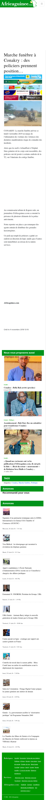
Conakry (15, 482)
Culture (22, 767)
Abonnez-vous (19, 777)
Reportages (34, 764)
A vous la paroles (25, 770)
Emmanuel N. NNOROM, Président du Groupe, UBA (22, 594)
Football (16, 767)
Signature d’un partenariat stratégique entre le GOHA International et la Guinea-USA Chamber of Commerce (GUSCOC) (22, 520)
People (37, 767)
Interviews (34, 761)
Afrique (22, 761)
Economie (23, 758)
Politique (34, 482)
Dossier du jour (25, 764)
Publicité (23, 784)
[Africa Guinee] (18, 3)
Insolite (16, 770)
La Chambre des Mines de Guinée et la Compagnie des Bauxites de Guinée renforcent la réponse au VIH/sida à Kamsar (21, 739)
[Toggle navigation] (42, 3)
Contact (29, 784)
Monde (28, 761)
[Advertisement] (23, 25)
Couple (32, 767)
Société (16, 758)
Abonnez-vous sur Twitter (29, 781)
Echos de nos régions (33, 758)
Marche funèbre (24, 482)
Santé (27, 767)
